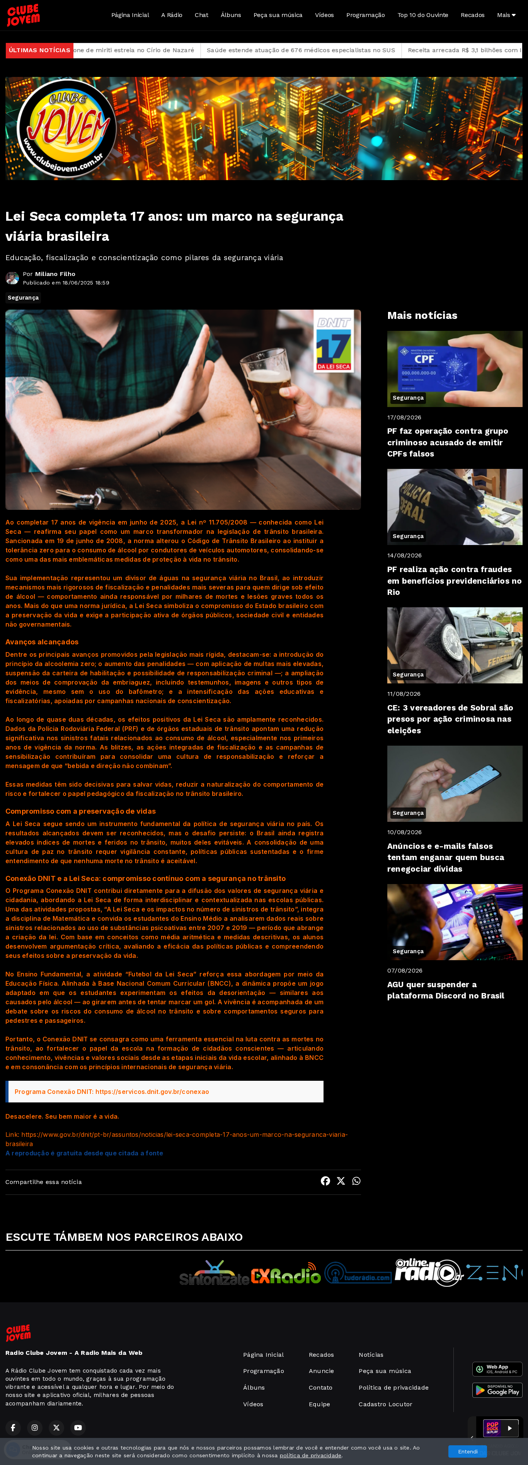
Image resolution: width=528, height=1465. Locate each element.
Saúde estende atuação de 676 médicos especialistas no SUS (205, 50)
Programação (365, 15)
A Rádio (171, 15)
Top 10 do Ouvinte (423, 15)
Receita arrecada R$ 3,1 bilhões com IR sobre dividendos (398, 50)
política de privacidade (311, 1455)
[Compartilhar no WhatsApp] (356, 1182)
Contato (321, 1387)
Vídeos (324, 15)
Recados (473, 15)
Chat (201, 15)
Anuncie (321, 1371)
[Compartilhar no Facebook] (325, 1182)
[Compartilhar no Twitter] (341, 1182)
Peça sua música (278, 15)
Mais (504, 15)
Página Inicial (130, 15)
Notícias (371, 1354)
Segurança (23, 297)
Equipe (319, 1404)
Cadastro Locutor (385, 1404)
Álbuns (231, 15)
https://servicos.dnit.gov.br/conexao (152, 1091)
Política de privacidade (394, 1387)
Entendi (468, 1451)
